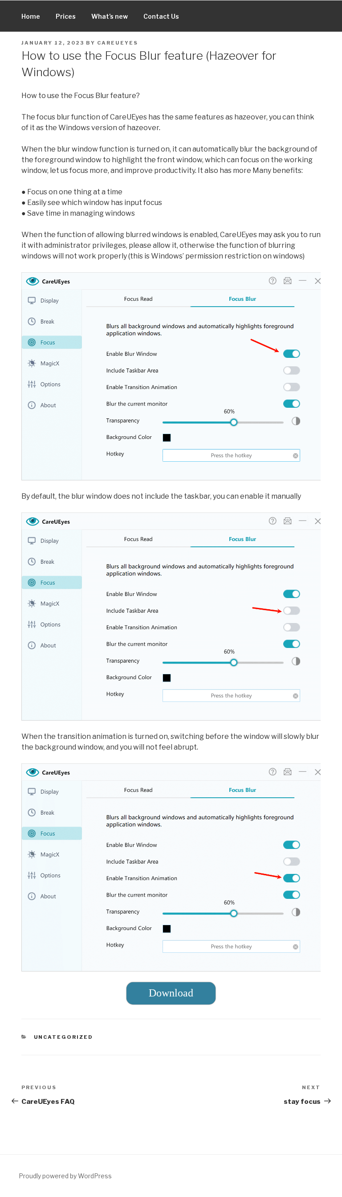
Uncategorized (64, 1037)
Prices (66, 16)
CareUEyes (117, 43)
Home (30, 16)
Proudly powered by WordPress (65, 1176)
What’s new (109, 16)
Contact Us (161, 16)
